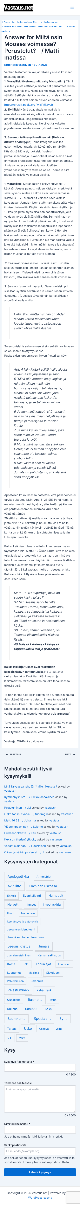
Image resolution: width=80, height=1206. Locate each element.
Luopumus (14, 972)
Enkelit (11, 895)
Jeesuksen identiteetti (21, 929)
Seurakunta (16, 1019)
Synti (63, 1019)
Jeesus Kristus (19, 946)
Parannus (37, 981)
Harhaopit (56, 895)
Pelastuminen (18, 990)
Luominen (64, 964)
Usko (28, 1029)
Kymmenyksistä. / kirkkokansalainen (29, 797)
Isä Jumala (28, 913)
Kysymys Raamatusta (19, 1061)
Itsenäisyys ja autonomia (22, 921)
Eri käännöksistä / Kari (20, 833)
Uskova (44, 1028)
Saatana (31, 1009)
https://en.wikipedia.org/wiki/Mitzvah (28, 104)
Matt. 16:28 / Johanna (20, 820)
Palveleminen (15, 981)
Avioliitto (14, 886)
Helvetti (13, 904)
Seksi (48, 1009)
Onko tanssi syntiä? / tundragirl (26, 814)
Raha (53, 1000)
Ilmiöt (10, 913)
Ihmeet (31, 904)
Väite (22, 1038)
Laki (26, 964)
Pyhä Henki (44, 990)
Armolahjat (44, 876)
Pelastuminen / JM (17, 807)
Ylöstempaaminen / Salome (23, 826)
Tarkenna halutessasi (17, 1083)
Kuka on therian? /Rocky (20, 839)
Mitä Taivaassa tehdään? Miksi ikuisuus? (30, 786)
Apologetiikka (18, 876)
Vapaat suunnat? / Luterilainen (25, 846)
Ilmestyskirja (52, 904)
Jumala (44, 946)
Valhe (59, 1028)
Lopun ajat (43, 964)
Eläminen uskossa (43, 886)
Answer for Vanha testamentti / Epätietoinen (29, 22)
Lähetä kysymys (40, 1172)
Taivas (12, 1029)
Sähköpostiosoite (15, 1145)
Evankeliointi (32, 895)
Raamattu (35, 1000)
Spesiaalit (42, 1018)
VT (9, 1038)
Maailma (34, 972)
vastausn (10, 790)
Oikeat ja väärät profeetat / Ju (24, 852)
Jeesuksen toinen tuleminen (25, 937)
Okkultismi (53, 972)
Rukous (12, 1009)
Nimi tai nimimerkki (17, 1124)
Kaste (11, 964)
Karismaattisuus (49, 955)
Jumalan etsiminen (18, 955)
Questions (14, 1000)
